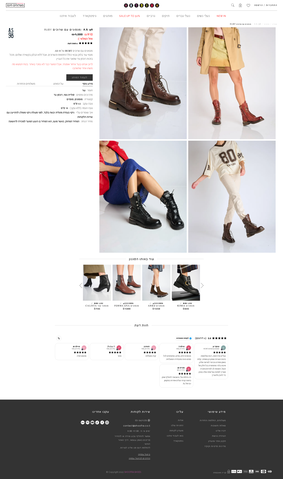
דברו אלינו (221, 431)
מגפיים (70, 99)
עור (83, 90)
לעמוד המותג (79, 77)
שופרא (274, 24)
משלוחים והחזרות (26, 83)
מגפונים (79, 99)
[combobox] (58, 338)
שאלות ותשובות (218, 426)
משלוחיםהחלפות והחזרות (213, 420)
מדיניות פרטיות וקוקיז (215, 446)
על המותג (58, 83)
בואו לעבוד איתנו (175, 436)
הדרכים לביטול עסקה (139, 458)
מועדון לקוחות (177, 431)
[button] (80, 43)
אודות (180, 420)
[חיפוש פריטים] (233, 5)
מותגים (266, 24)
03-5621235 (141, 420)
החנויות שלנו (177, 425)
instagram (107, 422)
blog (82, 422)
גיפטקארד (178, 441)
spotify (87, 422)
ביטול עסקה (144, 454)
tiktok (97, 422)
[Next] (80, 285)
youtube (92, 422)
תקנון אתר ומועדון (217, 441)
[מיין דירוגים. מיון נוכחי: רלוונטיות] (58, 338)
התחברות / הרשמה (265, 5)
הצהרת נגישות (219, 436)
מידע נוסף (88, 83)
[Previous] (202, 285)
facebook (102, 422)
